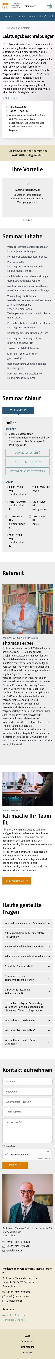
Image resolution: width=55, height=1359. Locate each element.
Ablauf (42, 16)
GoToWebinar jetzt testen (26, 471)
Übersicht (7, 16)
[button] (23, 220)
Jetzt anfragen (15, 880)
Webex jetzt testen (26, 461)
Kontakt (27, 1352)
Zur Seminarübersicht (18, 27)
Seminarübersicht (15, 1315)
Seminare (30, 6)
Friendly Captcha (44, 1158)
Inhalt (32, 16)
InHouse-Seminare (15, 1319)
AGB (27, 1335)
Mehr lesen (10, 98)
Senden (13, 1165)
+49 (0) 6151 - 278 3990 (19, 1242)
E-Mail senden (14, 1250)
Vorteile (20, 16)
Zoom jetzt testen (26, 452)
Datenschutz (27, 1341)
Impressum (27, 1346)
